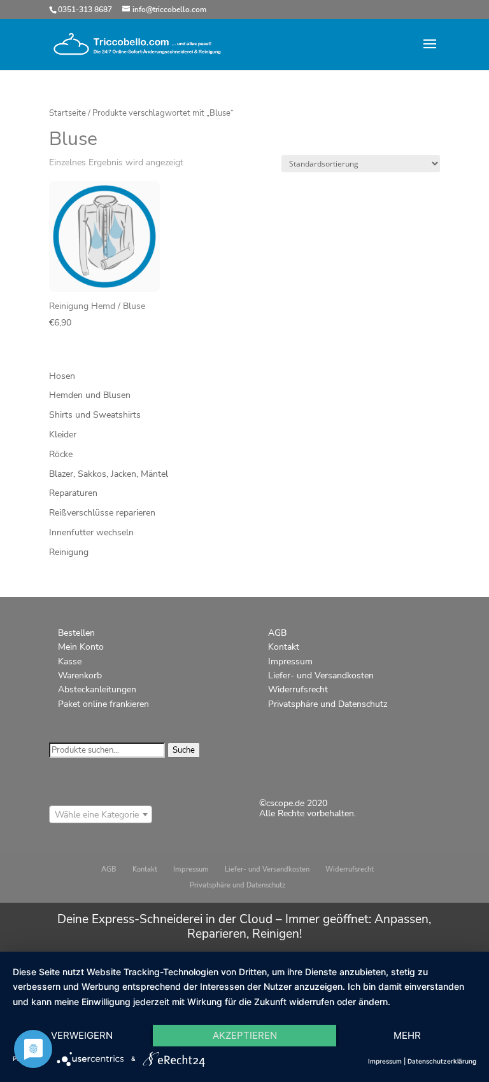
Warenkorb (80, 675)
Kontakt (283, 647)
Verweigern (82, 1035)
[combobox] (100, 814)
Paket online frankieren (103, 704)
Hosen (62, 376)
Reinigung (69, 552)
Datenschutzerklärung (442, 1061)
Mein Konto (81, 647)
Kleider (62, 434)
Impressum (290, 661)
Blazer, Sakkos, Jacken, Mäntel (108, 474)
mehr (407, 1035)
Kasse (70, 661)
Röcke (61, 454)
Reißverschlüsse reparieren (102, 513)
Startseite (67, 113)
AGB (277, 633)
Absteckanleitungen (97, 689)
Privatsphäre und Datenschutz (327, 704)
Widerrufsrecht (298, 689)
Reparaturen (73, 493)
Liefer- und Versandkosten (321, 675)
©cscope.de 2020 (293, 803)
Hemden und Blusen (90, 395)
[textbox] (101, 815)
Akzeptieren (245, 1035)
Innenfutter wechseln (91, 532)
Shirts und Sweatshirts (95, 415)
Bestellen (76, 633)
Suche (184, 750)
